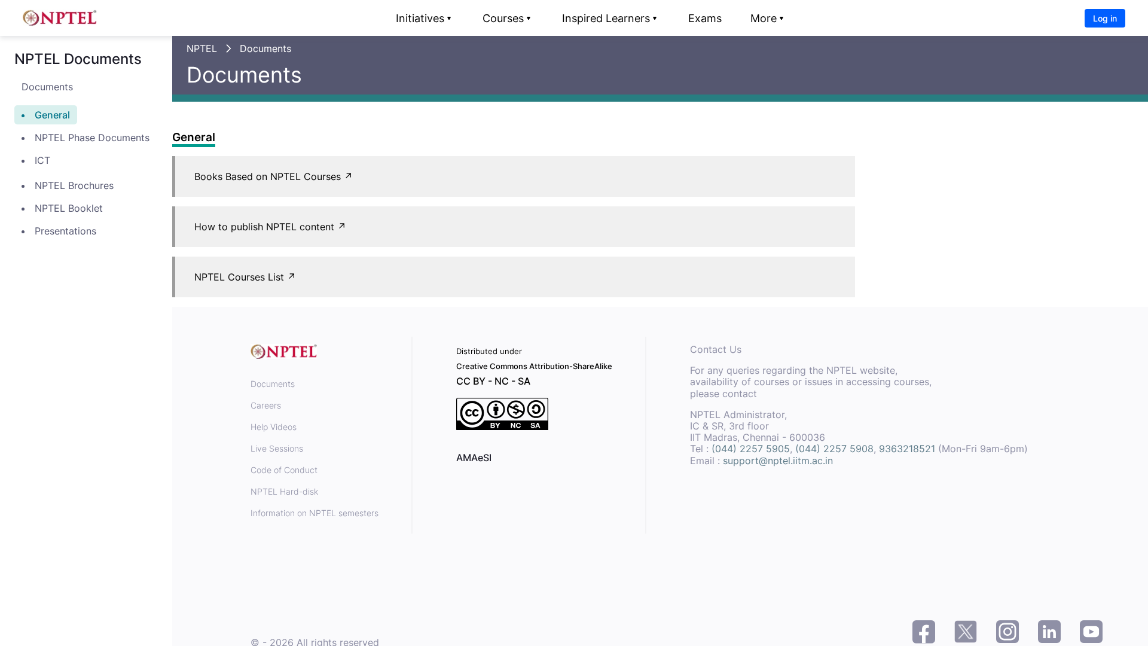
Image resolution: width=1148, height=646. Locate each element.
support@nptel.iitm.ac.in (778, 461)
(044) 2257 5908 (834, 449)
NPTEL (202, 48)
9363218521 (907, 449)
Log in (1105, 18)
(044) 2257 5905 (751, 449)
